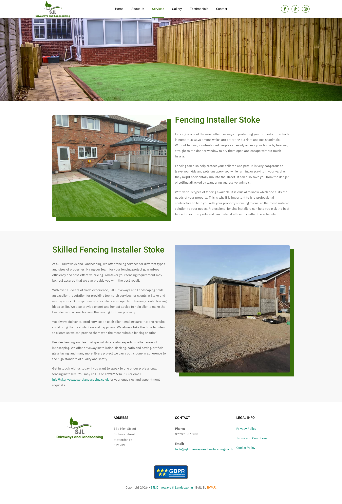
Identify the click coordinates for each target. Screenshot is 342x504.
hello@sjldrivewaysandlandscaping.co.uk (204, 449)
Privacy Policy (246, 429)
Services (158, 9)
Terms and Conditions (251, 438)
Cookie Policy (245, 448)
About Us (137, 9)
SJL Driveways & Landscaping (172, 487)
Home (119, 9)
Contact (221, 9)
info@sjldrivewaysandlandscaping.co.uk (80, 379)
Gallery (177, 9)
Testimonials (199, 9)
